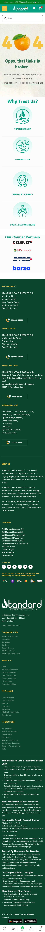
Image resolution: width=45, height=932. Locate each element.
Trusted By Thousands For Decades (20, 851)
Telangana (15, 828)
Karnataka (10, 826)
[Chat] (22, 927)
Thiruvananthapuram (20, 841)
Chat (22, 930)
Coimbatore (16, 844)
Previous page (36, 83)
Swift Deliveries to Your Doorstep (20, 801)
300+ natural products (22, 794)
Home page (7, 83)
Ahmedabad (33, 838)
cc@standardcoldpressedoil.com (15, 615)
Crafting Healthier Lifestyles (17, 872)
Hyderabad (19, 804)
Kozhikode (33, 841)
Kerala (17, 826)
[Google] (4, 567)
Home (4, 930)
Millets (4, 884)
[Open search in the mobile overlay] (22, 18)
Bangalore (29, 807)
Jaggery (28, 881)
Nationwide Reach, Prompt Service (21, 820)
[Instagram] (20, 567)
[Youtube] (9, 567)
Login (13, 929)
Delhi (7, 838)
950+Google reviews (25, 789)
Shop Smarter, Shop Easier (16, 891)
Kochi (40, 841)
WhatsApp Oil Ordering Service (16, 902)
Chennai (8, 804)
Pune (19, 838)
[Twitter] (25, 567)
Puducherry (6, 844)
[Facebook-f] (14, 567)
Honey (9, 881)
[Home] (4, 928)
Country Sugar (18, 881)
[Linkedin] (30, 567)
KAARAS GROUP (20, 914)
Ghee (5, 881)
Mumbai (13, 838)
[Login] (13, 928)
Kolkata (25, 838)
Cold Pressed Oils (19, 878)
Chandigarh (7, 841)
